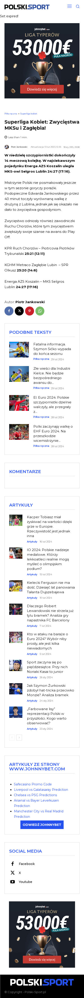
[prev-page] (12, 737)
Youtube (25, 882)
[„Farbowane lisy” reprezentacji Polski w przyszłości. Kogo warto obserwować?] (15, 710)
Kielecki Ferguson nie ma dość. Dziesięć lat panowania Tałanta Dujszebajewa (51, 587)
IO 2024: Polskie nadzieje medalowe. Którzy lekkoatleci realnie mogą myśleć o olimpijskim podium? (48, 559)
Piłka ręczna (10, 114)
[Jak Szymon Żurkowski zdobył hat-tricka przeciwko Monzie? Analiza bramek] (15, 686)
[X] (19, 311)
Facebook (27, 864)
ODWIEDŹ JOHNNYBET (42, 825)
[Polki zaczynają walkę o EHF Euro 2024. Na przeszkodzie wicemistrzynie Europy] (19, 432)
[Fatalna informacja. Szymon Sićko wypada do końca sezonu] (19, 350)
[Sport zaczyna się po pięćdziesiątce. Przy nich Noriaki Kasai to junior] (15, 663)
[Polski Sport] (27, 7)
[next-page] (19, 737)
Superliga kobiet (28, 114)
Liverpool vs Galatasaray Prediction (41, 790)
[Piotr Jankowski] (7, 147)
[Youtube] (12, 882)
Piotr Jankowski (19, 147)
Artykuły (32, 541)
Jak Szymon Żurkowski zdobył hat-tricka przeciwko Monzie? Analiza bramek (50, 690)
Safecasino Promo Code (33, 784)
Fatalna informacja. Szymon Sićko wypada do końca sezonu (52, 349)
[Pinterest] (29, 311)
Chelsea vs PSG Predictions (35, 795)
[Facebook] (8, 311)
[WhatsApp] (39, 311)
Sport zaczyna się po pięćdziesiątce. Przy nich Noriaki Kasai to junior (47, 667)
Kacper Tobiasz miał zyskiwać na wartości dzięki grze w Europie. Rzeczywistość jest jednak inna (49, 526)
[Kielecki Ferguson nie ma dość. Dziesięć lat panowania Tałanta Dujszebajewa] (15, 583)
